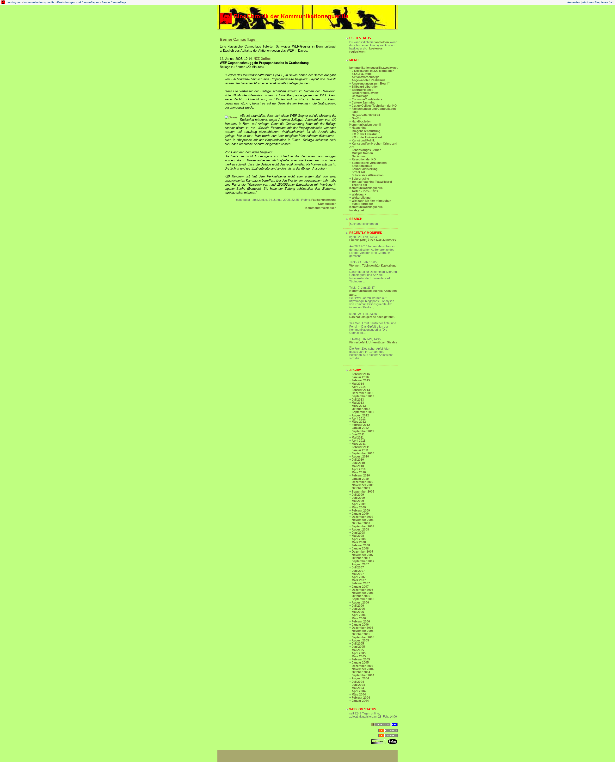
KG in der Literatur (364, 134)
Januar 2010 (360, 479)
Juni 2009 (358, 498)
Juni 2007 (358, 571)
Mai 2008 (358, 535)
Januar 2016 (360, 377)
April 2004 (359, 691)
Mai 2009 (358, 501)
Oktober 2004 (361, 672)
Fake (355, 112)
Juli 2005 (358, 643)
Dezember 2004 (362, 666)
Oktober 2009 (361, 488)
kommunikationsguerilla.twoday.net (373, 67)
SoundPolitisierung (364, 169)
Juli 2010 (358, 459)
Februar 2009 (361, 510)
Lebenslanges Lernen (366, 150)
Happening (359, 127)
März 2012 (359, 421)
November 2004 (363, 669)
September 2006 (363, 599)
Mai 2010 (358, 466)
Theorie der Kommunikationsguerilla (366, 186)
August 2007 (360, 564)
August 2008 (360, 529)
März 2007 (359, 580)
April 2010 (359, 469)
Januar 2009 (360, 513)
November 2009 (363, 485)
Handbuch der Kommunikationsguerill (365, 123)
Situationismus (362, 166)
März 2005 (359, 656)
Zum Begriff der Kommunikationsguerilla (366, 205)
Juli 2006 (358, 605)
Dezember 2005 (362, 627)
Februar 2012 (361, 425)
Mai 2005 (358, 650)
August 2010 (360, 456)
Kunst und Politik (363, 140)
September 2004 (363, 675)
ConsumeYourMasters (367, 99)
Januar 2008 (360, 548)
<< (611, 2)
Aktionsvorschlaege (365, 77)
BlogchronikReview (365, 93)
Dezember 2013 (362, 393)
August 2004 (360, 678)
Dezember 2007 (362, 551)
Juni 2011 (358, 434)
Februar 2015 (361, 380)
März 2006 (359, 618)
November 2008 (363, 520)
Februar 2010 (361, 475)
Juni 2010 (358, 463)
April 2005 (359, 653)
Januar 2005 (360, 662)
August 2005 (360, 640)
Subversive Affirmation (367, 175)
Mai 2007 (358, 574)
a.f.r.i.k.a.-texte (362, 74)
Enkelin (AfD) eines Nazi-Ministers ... (372, 241)
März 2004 (359, 694)
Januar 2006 (360, 624)
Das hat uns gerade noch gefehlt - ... (372, 318)
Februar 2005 (361, 659)
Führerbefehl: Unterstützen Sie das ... (373, 344)
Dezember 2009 (362, 482)
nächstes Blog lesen (595, 2)
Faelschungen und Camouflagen (78, 2)
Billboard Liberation (365, 86)
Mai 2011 (358, 437)
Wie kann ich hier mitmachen (371, 200)
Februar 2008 (361, 545)
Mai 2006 (358, 612)
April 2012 (359, 418)
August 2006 (360, 602)
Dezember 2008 (362, 516)
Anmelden (573, 2)
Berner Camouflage (114, 2)
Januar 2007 (360, 586)
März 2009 (359, 507)
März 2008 (359, 542)
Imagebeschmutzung (366, 131)
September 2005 (363, 637)
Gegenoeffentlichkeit (366, 115)
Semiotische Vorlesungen (369, 163)
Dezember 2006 (362, 589)
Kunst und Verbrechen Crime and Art (373, 145)
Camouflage (360, 96)
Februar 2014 (361, 390)
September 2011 (363, 431)
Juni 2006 (358, 608)
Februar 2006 (361, 621)
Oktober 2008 (361, 523)
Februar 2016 (361, 374)
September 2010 (363, 453)
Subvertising (360, 178)
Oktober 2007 (361, 558)
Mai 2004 (358, 688)
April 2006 (359, 615)
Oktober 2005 (361, 634)
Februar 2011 (361, 447)
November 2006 (363, 593)
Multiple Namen (362, 153)
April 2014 (359, 387)
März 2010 (359, 472)
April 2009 (359, 504)
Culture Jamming (363, 102)
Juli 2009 (358, 494)
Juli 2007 (358, 567)
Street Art (358, 172)
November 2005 (363, 631)
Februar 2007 (361, 583)
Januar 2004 (360, 700)
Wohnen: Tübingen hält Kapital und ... (372, 267)
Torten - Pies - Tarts (365, 191)
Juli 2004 (358, 681)
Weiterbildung (361, 197)
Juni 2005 (358, 646)
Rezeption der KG (364, 159)
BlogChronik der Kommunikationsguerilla (291, 16)
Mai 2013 (358, 402)
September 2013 (363, 396)
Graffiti (356, 118)
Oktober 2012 (361, 409)
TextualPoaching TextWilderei (372, 181)
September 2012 (363, 412)
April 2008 (359, 539)
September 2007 (363, 561)
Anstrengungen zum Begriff (370, 83)
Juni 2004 (358, 685)
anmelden (382, 42)
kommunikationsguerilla (39, 2)
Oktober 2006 (361, 596)
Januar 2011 (360, 450)
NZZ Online (262, 59)
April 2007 (359, 577)
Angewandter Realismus (368, 80)
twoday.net (14, 2)
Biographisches (362, 89)
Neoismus (359, 156)
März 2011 (359, 443)
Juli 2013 (358, 399)
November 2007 (363, 555)
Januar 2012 (360, 428)
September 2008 (363, 526)
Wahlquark (359, 194)
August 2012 (360, 415)
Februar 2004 (361, 697)
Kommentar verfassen (320, 208)
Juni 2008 (358, 532)
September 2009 (363, 491)
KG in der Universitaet (367, 137)
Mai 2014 (358, 383)
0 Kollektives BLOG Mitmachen (373, 71)
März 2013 (359, 406)
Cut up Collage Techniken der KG (374, 105)
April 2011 (358, 440)
